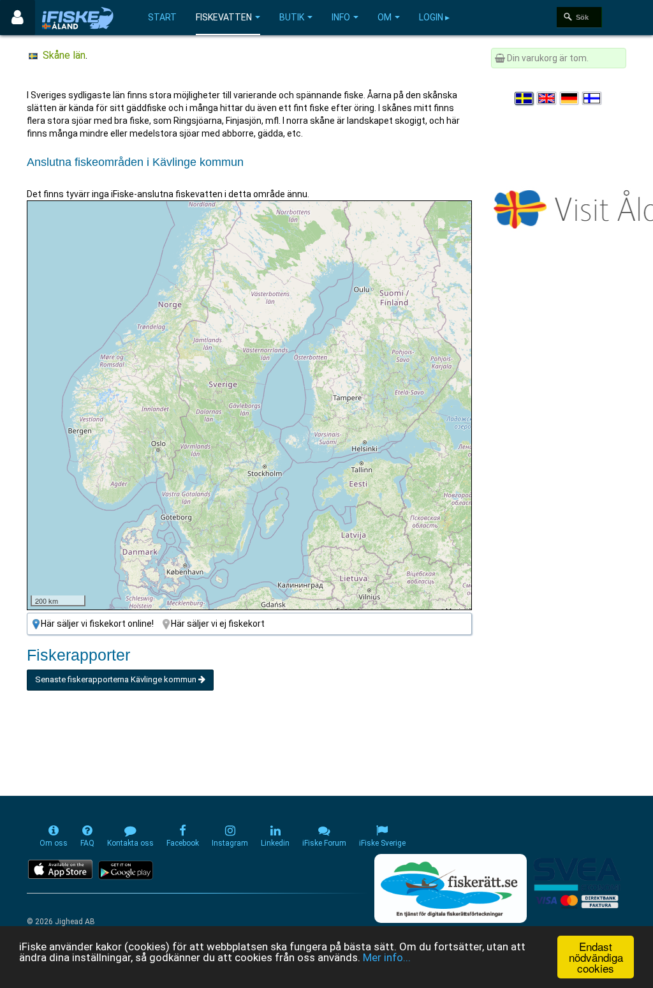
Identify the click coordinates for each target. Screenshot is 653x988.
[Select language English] (547, 98)
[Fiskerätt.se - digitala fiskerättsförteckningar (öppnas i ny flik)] (450, 888)
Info (341, 17)
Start (162, 17)
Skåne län (64, 55)
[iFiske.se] (78, 17)
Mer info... (387, 957)
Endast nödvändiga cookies (596, 957)
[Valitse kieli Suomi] (592, 98)
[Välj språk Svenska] (524, 98)
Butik (291, 17)
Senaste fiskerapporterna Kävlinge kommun (116, 679)
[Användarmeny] (17, 17)
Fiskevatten (224, 17)
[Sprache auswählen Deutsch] (570, 98)
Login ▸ (434, 17)
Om (385, 17)
